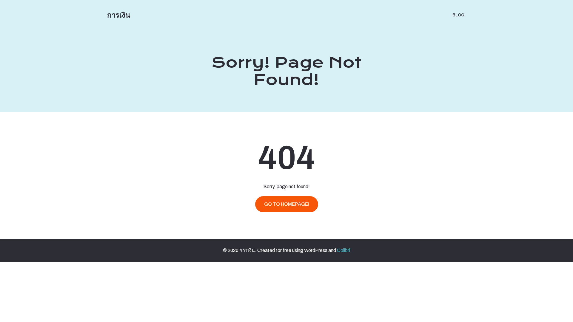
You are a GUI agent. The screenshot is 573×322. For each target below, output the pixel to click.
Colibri (343, 250)
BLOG (458, 15)
